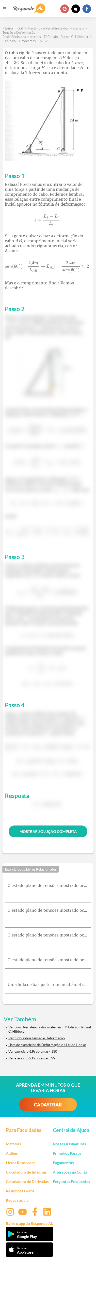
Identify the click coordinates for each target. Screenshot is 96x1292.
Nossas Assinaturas (69, 1144)
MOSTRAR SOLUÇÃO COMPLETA (48, 831)
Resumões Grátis (20, 1191)
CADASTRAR (48, 1104)
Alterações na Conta (70, 1172)
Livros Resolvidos (20, 1162)
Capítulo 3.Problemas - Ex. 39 (25, 41)
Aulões (12, 1153)
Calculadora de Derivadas (27, 1181)
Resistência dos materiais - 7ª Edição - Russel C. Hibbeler (45, 36)
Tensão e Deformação (18, 32)
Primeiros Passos (67, 1153)
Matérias (13, 1144)
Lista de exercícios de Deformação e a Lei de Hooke (47, 1045)
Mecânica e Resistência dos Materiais (55, 28)
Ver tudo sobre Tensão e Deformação (36, 1038)
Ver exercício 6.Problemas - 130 (32, 1051)
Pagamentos (63, 1162)
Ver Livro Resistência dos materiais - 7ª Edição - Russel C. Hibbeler (49, 1029)
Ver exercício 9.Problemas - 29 (31, 1058)
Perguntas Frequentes (71, 1181)
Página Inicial (12, 28)
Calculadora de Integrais (26, 1172)
